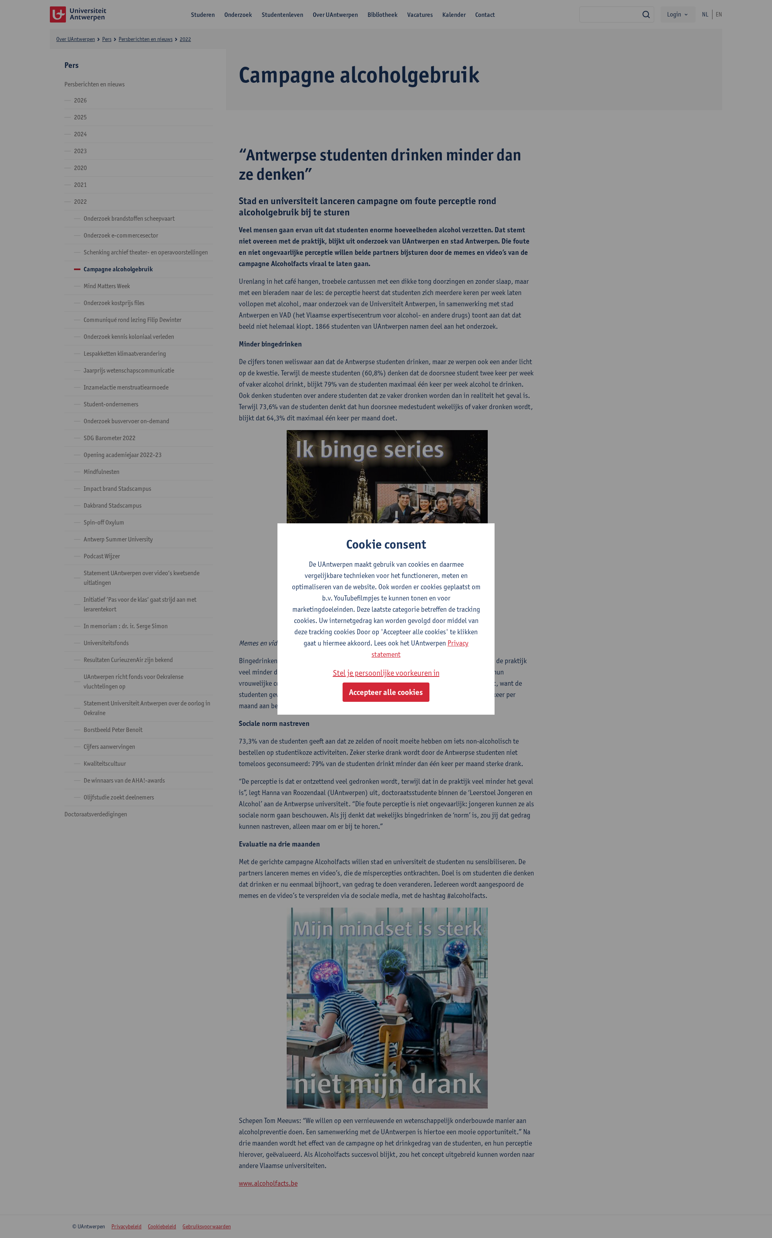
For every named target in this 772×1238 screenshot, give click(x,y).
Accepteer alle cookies (386, 692)
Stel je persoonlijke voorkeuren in (386, 673)
